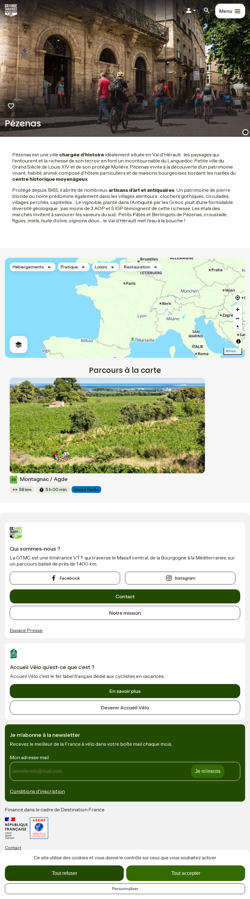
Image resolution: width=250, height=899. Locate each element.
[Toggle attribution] (238, 341)
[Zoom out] (237, 318)
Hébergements (28, 267)
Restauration (137, 267)
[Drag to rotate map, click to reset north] (237, 327)
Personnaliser (125, 888)
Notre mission (125, 613)
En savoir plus (125, 691)
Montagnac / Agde (39, 479)
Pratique (69, 267)
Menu (225, 11)
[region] (125, 308)
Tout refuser (64, 873)
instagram (185, 578)
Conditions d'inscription (37, 791)
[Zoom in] (237, 309)
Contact (125, 596)
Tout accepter (185, 873)
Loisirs (101, 267)
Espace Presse (26, 630)
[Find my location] (237, 297)
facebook (70, 578)
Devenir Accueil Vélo (125, 707)
